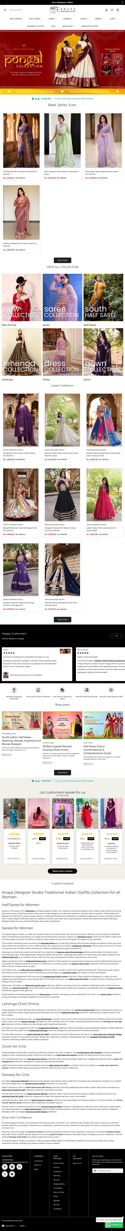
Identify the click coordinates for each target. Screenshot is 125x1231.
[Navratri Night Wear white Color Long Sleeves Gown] (62, 420)
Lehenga (67, 19)
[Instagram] (19, 1167)
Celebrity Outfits (35, 26)
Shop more (63, 260)
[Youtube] (12, 1174)
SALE (53, 26)
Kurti (112, 19)
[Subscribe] (120, 1170)
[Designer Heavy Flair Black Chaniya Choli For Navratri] (62, 494)
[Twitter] (5, 1174)
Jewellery (67, 26)
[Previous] (7, 2)
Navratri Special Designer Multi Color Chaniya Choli (61, 604)
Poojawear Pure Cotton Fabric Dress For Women (19, 454)
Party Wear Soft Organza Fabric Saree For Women (101, 172)
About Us (37, 1165)
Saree (51, 19)
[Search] (5, 10)
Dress (98, 19)
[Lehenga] (22, 352)
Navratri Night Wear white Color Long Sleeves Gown (61, 454)
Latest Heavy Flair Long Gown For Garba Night (101, 529)
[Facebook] (12, 1167)
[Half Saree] (103, 297)
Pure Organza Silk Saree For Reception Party (61, 172)
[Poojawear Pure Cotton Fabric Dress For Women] (20, 420)
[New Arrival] (22, 297)
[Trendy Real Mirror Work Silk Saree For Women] (21, 140)
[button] (117, 10)
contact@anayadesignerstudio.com (14, 1162)
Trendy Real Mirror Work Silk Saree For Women (20, 172)
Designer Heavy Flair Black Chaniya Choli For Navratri (60, 529)
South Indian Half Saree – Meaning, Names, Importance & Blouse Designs (21, 740)
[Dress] (62, 352)
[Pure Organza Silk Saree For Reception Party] (62, 140)
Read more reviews (63, 871)
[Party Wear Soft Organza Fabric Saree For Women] (103, 140)
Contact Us (38, 1161)
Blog (36, 1169)
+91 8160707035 (7, 1160)
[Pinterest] (5, 1167)
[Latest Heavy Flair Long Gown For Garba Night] (104, 494)
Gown (83, 19)
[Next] (117, 2)
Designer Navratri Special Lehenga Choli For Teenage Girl (18, 604)
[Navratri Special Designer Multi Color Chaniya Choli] (62, 569)
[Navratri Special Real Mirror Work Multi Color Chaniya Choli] (104, 420)
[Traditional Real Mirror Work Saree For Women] (21, 212)
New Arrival (16, 19)
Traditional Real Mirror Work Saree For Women (20, 244)
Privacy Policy (58, 1163)
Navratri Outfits (90, 26)
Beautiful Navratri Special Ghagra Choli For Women (20, 529)
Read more (6, 754)
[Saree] (62, 297)
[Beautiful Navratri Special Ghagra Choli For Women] (20, 494)
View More (62, 772)
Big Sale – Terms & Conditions (57, 1205)
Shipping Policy (59, 1184)
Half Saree (34, 19)
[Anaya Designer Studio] (62, 10)
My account (77, 1163)
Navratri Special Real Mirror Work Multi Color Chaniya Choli (103, 454)
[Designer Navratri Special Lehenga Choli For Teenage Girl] (20, 569)
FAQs (55, 1196)
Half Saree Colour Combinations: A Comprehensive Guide (97, 750)
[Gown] (103, 352)
